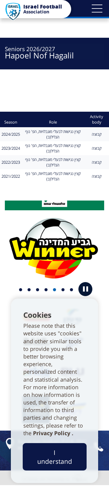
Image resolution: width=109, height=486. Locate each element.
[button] (96, 8)
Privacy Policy (52, 433)
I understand (54, 457)
